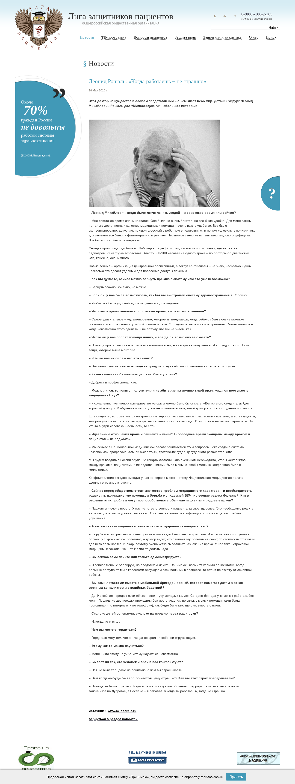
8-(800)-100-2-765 (256, 14)
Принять (236, 777)
